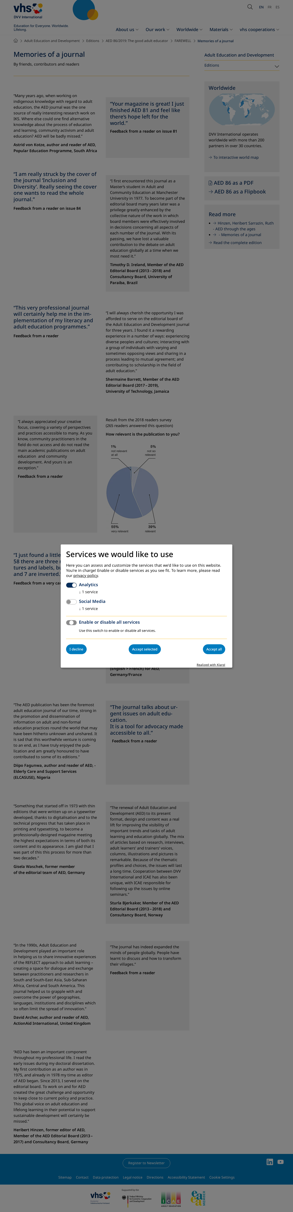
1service (88, 592)
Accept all (214, 649)
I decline (76, 649)
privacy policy (85, 575)
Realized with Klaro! (211, 665)
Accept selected (144, 649)
